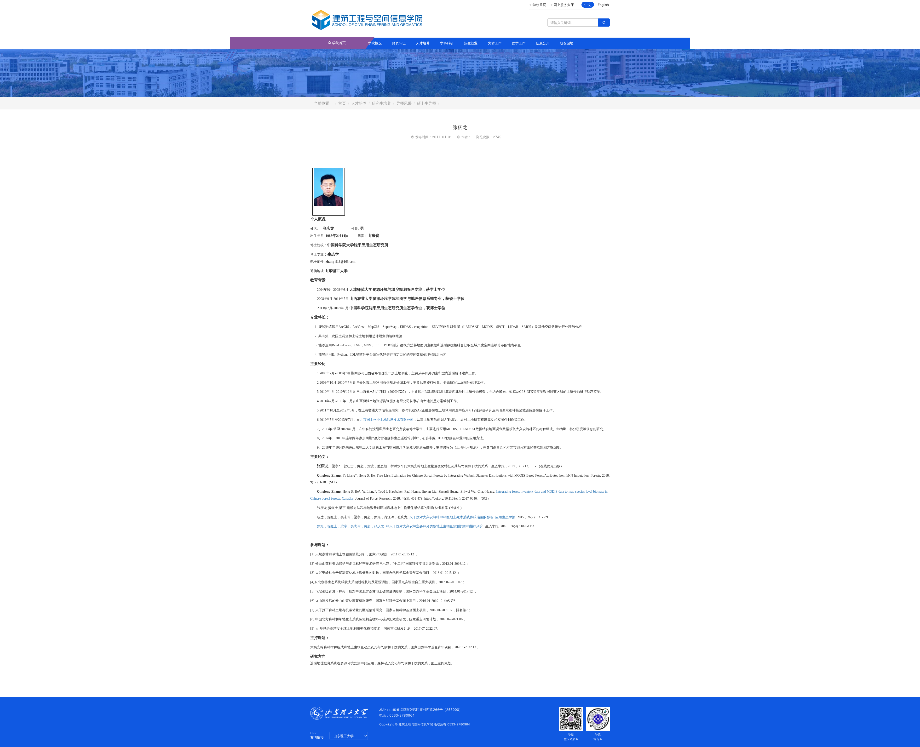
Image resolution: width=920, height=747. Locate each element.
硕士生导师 (426, 103)
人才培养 (359, 103)
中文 (587, 5)
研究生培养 (381, 103)
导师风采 (404, 103)
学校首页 (539, 5)
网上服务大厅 (564, 5)
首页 (342, 103)
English (603, 5)
